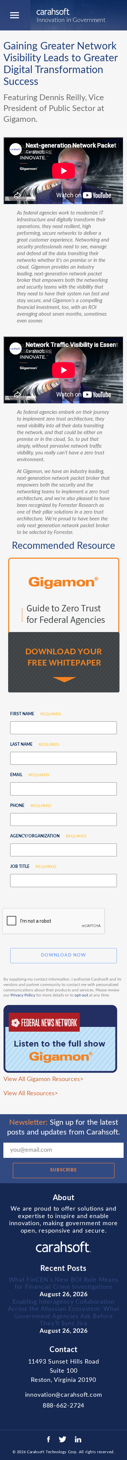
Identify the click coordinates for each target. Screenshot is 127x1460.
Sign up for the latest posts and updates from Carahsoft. (63, 1127)
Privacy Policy (22, 995)
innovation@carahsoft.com (63, 1395)
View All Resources (29, 1094)
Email (27, 775)
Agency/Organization (45, 836)
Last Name (32, 744)
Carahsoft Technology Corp (52, 1452)
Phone (28, 806)
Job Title (30, 866)
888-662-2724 (63, 1406)
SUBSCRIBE (63, 1170)
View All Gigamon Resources (41, 1079)
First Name (33, 714)
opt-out (81, 995)
